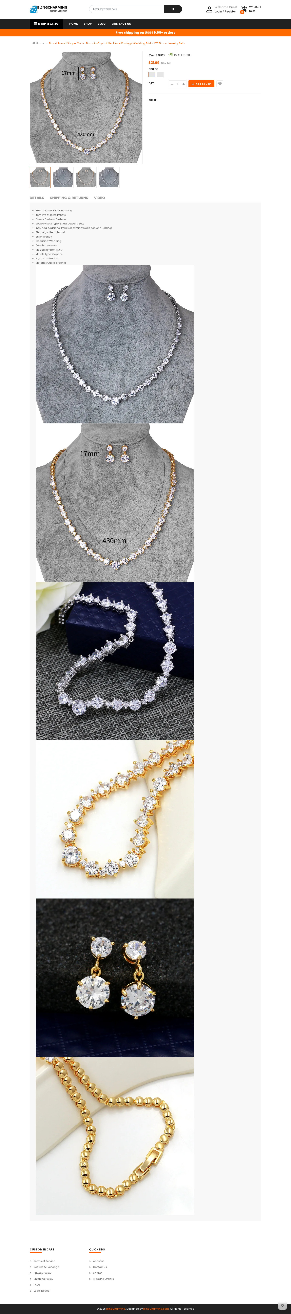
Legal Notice (41, 1291)
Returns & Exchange (46, 1267)
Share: (152, 100)
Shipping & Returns (69, 197)
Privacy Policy (42, 1273)
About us (98, 1261)
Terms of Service (44, 1261)
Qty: (151, 83)
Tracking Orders (103, 1279)
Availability (156, 55)
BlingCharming (115, 1309)
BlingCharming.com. (156, 1309)
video (99, 197)
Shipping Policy (43, 1279)
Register (230, 11)
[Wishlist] (219, 83)
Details (37, 197)
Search (97, 1273)
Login (218, 11)
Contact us (100, 1267)
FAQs (37, 1285)
